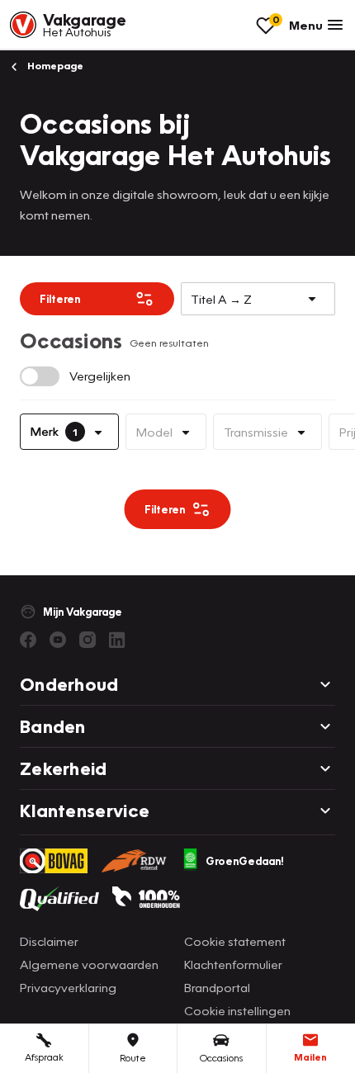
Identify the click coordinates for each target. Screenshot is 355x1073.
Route (133, 1058)
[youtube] (58, 639)
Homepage (54, 65)
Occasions (221, 1058)
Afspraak (44, 1057)
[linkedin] (117, 639)
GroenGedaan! (245, 860)
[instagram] (87, 639)
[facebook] (28, 639)
